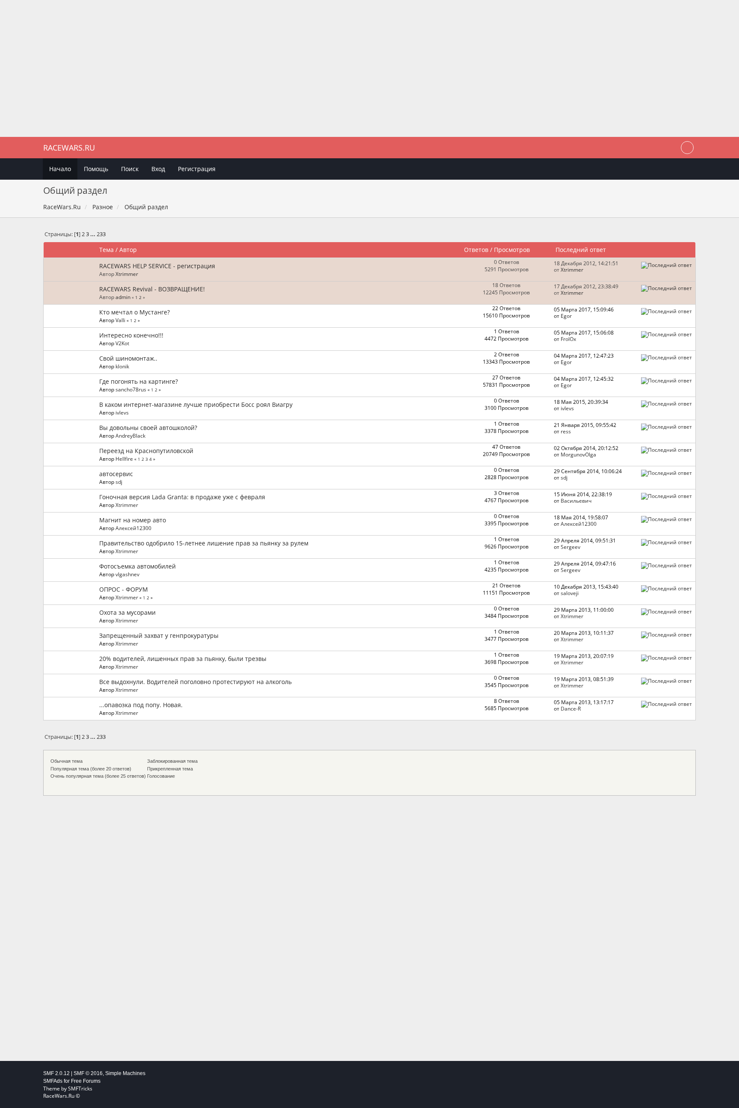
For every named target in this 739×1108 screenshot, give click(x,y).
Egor (566, 315)
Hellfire (124, 458)
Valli (120, 320)
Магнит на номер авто (132, 520)
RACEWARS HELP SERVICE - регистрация (157, 266)
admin (122, 296)
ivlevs (122, 412)
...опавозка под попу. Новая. (141, 705)
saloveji (570, 593)
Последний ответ (582, 250)
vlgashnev (127, 574)
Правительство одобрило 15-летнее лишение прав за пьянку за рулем (203, 543)
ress (566, 431)
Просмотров (512, 250)
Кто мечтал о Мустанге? (134, 312)
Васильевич (576, 500)
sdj (118, 481)
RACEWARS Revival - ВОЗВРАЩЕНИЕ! (152, 289)
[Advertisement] (369, 68)
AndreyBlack (130, 435)
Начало (60, 169)
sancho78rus (130, 389)
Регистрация (197, 169)
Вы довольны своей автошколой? (148, 428)
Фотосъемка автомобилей (137, 566)
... (93, 234)
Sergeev (570, 546)
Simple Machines (125, 1073)
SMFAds (52, 1081)
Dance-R (571, 708)
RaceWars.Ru (69, 147)
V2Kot (122, 343)
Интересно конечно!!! (131, 335)
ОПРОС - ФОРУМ (123, 589)
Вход (158, 169)
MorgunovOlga (578, 454)
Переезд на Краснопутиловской (146, 451)
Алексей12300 (133, 527)
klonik (122, 366)
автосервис (116, 474)
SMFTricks (80, 1088)
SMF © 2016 (88, 1073)
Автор (128, 250)
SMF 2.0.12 (56, 1073)
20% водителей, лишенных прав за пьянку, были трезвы (182, 659)
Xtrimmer (126, 273)
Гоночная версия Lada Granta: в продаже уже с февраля (182, 497)
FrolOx (568, 338)
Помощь (96, 169)
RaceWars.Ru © (61, 1095)
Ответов (476, 250)
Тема (106, 250)
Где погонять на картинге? (138, 381)
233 (101, 234)
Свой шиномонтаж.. (128, 358)
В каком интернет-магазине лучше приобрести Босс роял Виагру (196, 404)
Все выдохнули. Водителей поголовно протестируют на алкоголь (195, 682)
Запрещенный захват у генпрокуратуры (159, 635)
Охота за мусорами (127, 612)
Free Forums (86, 1081)
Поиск (130, 169)
